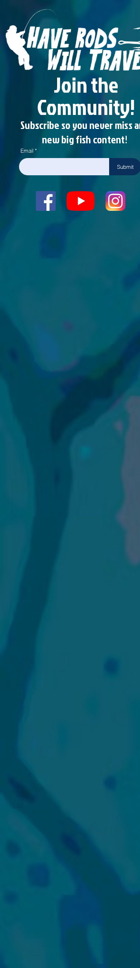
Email (26, 150)
